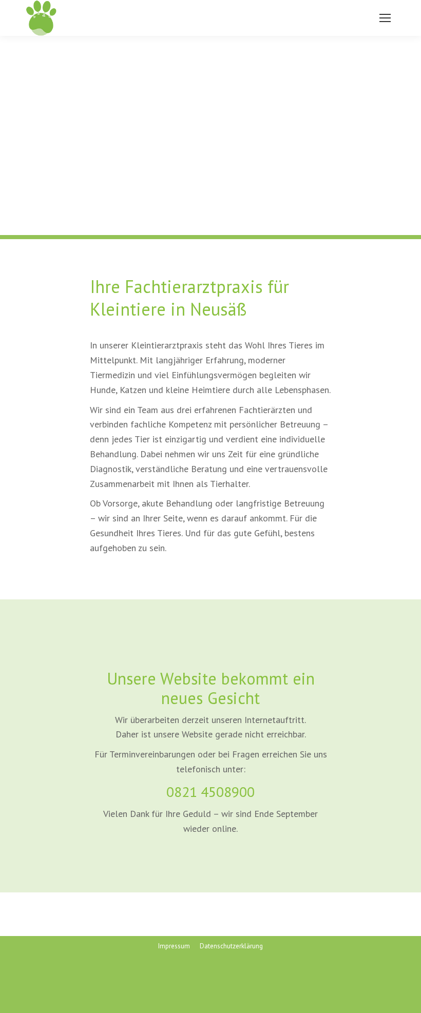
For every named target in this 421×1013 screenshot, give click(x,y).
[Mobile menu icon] (385, 18)
